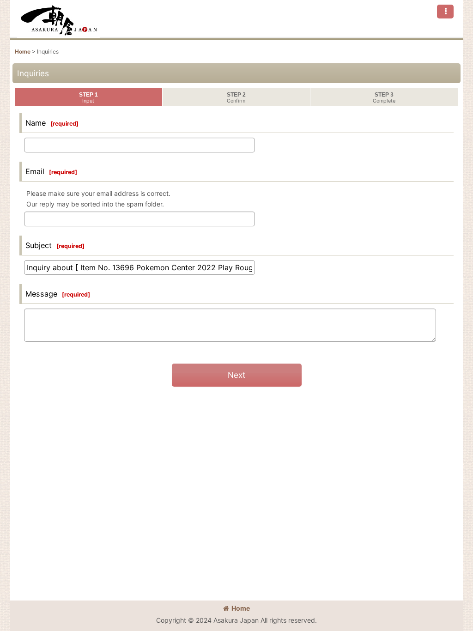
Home (240, 608)
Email (34, 171)
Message (41, 293)
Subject (38, 245)
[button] (445, 11)
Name (35, 122)
